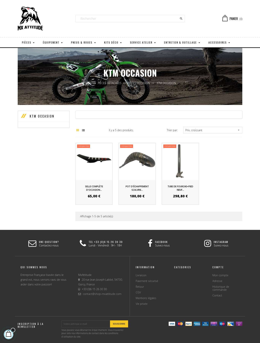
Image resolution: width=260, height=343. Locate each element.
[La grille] (77, 130)
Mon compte (220, 275)
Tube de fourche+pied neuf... (180, 188)
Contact (217, 295)
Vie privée (142, 304)
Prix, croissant (212, 130)
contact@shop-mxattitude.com (102, 294)
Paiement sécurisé (147, 281)
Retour (140, 286)
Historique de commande (220, 288)
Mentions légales (146, 298)
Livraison (141, 275)
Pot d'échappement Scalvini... (137, 188)
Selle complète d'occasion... (94, 188)
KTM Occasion (41, 116)
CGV (138, 292)
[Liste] (83, 130)
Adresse (217, 281)
